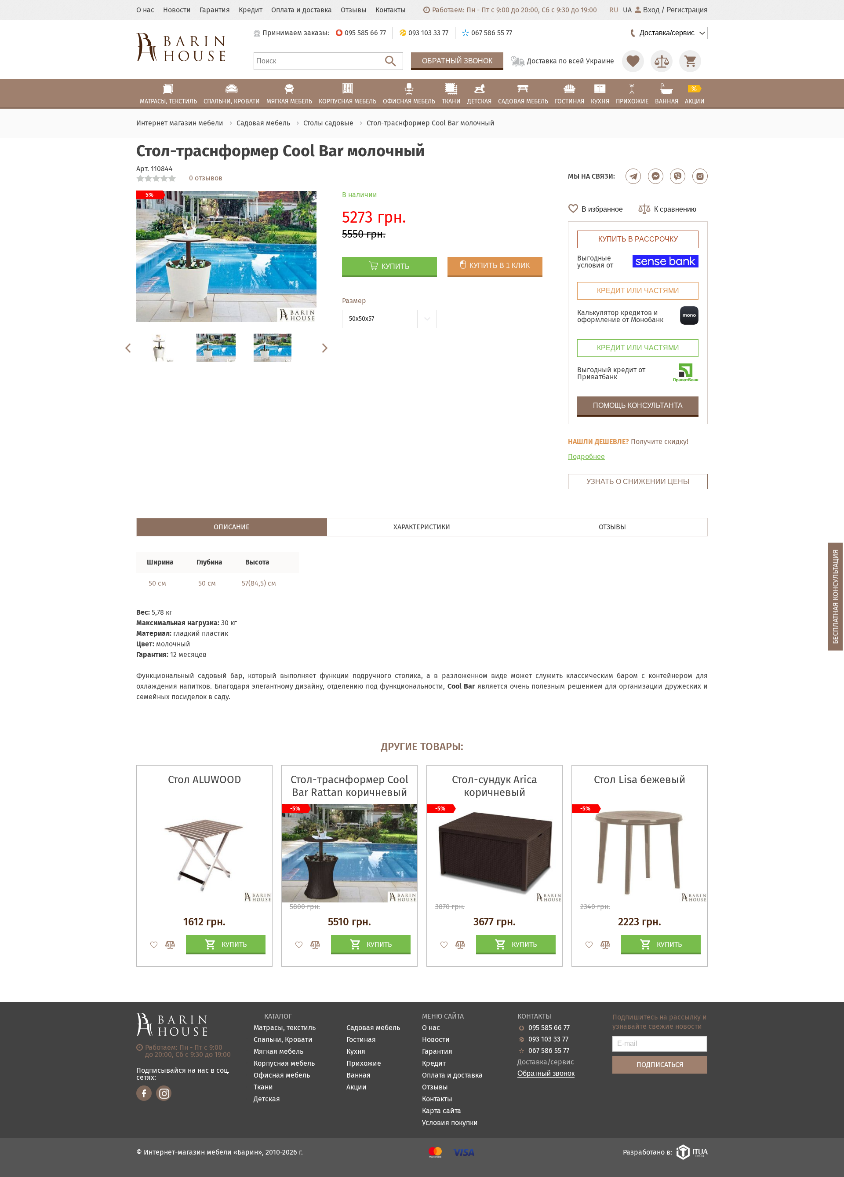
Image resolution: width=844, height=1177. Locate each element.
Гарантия (215, 10)
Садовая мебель (373, 1028)
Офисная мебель (282, 1075)
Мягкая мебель (278, 1052)
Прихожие (363, 1063)
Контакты (390, 10)
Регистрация (687, 10)
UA (627, 10)
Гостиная (361, 1040)
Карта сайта (441, 1111)
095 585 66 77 (549, 1027)
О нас (145, 10)
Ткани (263, 1087)
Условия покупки (450, 1123)
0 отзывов (205, 178)
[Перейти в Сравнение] (662, 61)
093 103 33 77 (548, 1039)
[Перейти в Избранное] (633, 61)
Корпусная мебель (284, 1063)
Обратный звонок (457, 61)
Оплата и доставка (301, 10)
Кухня (355, 1052)
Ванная (358, 1075)
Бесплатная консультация (835, 596)
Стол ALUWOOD (204, 780)
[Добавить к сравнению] (166, 945)
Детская (267, 1099)
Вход (651, 10)
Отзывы (354, 10)
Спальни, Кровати (283, 1040)
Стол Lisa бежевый (639, 780)
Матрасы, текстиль (285, 1028)
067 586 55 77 (548, 1050)
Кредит (250, 10)
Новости (177, 10)
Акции (356, 1087)
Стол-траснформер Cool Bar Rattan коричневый (349, 786)
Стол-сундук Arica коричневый (494, 786)
